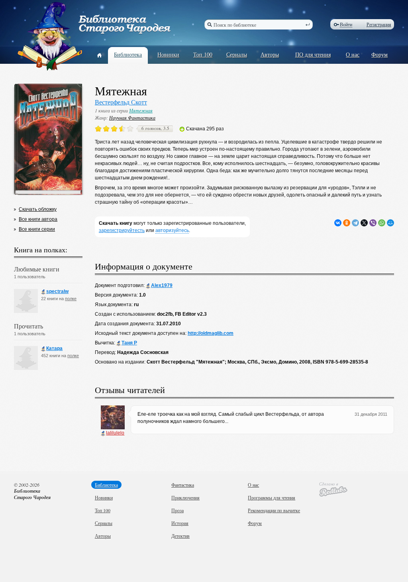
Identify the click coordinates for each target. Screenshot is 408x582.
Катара (54, 348)
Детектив (180, 536)
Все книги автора (38, 219)
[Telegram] (355, 222)
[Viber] (373, 222)
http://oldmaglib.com (210, 333)
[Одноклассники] (346, 222)
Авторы (270, 54)
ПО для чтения (313, 54)
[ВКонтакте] (337, 222)
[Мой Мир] (390, 222)
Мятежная (141, 110)
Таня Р (129, 343)
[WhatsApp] (381, 222)
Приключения (185, 497)
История (179, 523)
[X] (364, 222)
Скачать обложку (38, 209)
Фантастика (182, 485)
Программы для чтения (271, 497)
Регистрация (379, 24)
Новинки (168, 54)
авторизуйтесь (172, 230)
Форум (379, 54)
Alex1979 (162, 285)
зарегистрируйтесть (122, 230)
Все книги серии (37, 229)
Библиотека (128, 54)
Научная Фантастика (132, 117)
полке (70, 298)
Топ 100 (202, 54)
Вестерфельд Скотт (121, 102)
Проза (177, 510)
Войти (346, 25)
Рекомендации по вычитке (274, 510)
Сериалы (236, 54)
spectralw (57, 291)
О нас (352, 54)
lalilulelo (115, 433)
